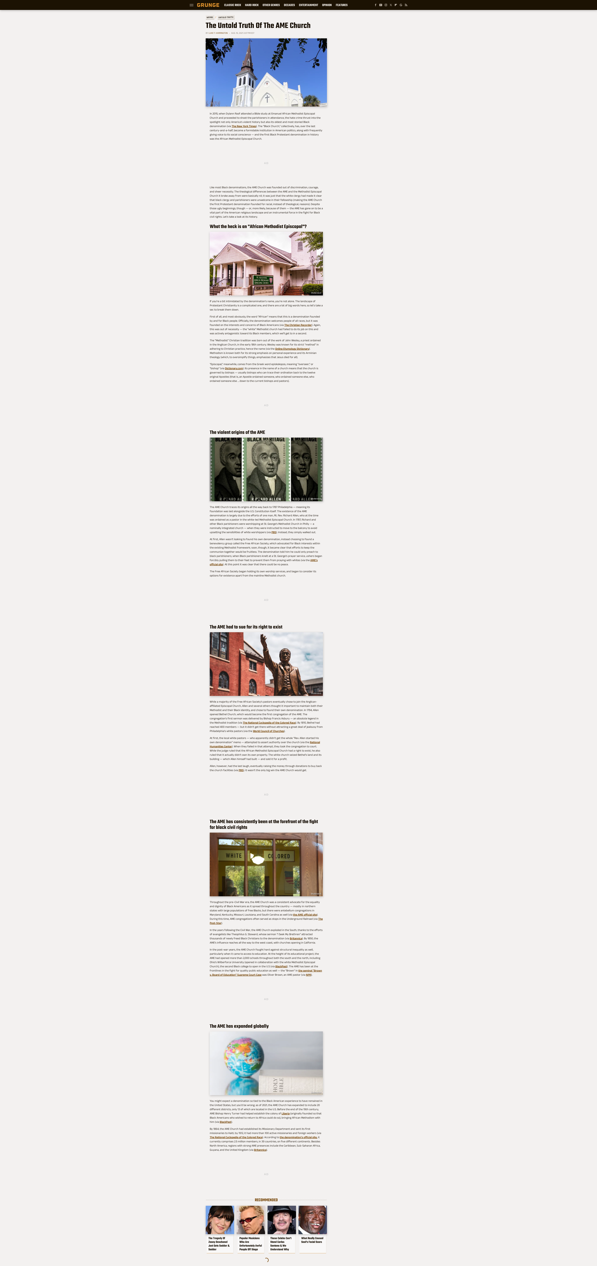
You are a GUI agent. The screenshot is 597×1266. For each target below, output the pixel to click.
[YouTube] (380, 5)
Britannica (296, 938)
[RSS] (406, 5)
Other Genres (271, 5)
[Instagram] (386, 5)
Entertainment (308, 5)
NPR (308, 974)
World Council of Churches (268, 731)
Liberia (286, 1113)
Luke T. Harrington (218, 33)
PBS (273, 532)
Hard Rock (252, 5)
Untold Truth (225, 17)
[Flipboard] (396, 5)
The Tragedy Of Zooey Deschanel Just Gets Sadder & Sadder (218, 1243)
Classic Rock (232, 5)
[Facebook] (375, 5)
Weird (210, 17)
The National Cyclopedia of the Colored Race (269, 722)
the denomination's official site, (298, 1137)
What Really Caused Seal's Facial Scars (312, 1240)
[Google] (401, 5)
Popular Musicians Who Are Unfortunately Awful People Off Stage (250, 1243)
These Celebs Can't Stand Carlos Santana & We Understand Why (280, 1243)
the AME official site (305, 914)
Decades (289, 5)
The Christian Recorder (298, 325)
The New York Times (244, 126)
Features (342, 5)
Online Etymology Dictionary (292, 348)
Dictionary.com (234, 368)
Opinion (327, 5)
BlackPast (281, 966)
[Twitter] (391, 5)
